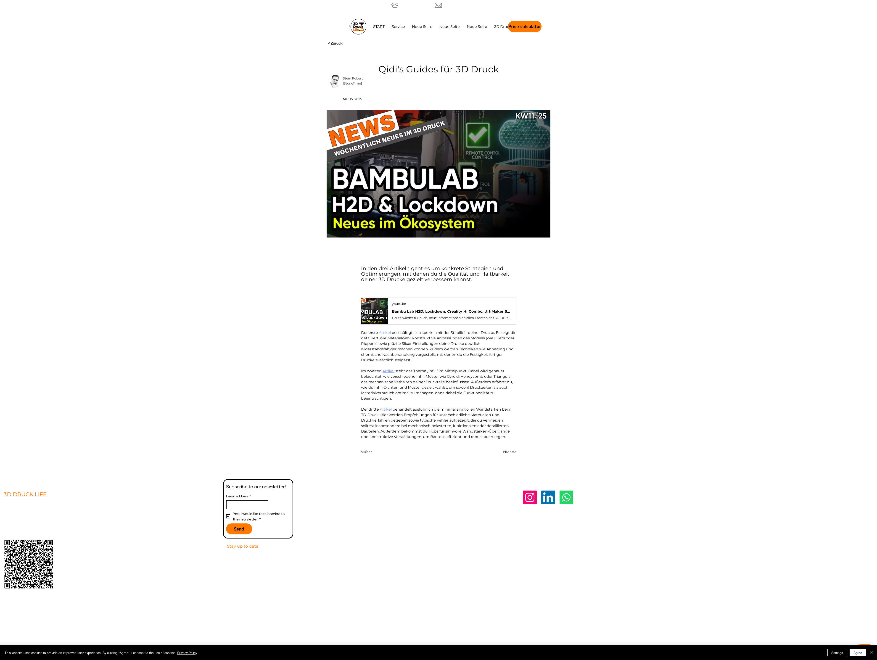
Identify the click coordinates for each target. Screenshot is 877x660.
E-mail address (238, 496)
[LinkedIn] (548, 497)
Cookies (671, 548)
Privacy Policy (679, 494)
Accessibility (677, 563)
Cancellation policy (686, 555)
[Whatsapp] (566, 497)
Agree (857, 652)
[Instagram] (530, 497)
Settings (837, 652)
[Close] (871, 652)
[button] (503, 26)
